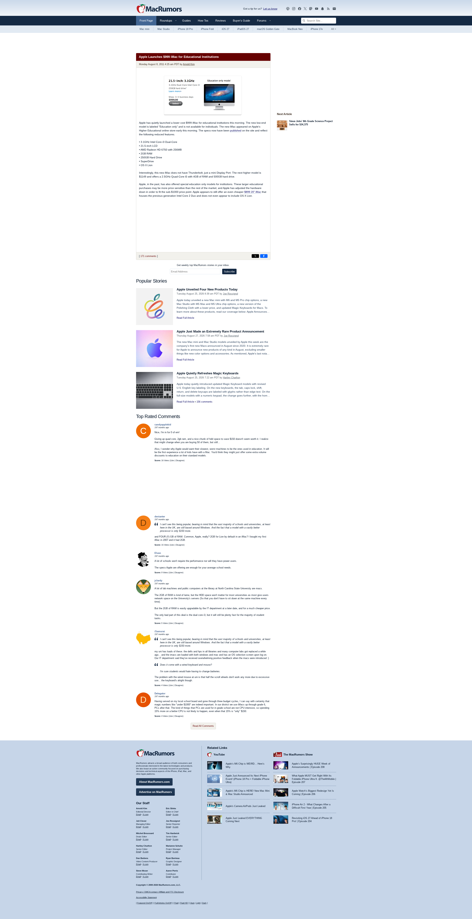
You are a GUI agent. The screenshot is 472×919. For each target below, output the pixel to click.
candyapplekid (163, 424)
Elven (158, 553)
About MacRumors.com (154, 781)
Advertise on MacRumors (155, 791)
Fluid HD (184, 903)
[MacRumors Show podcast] (288, 9)
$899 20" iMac (252, 191)
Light (198, 903)
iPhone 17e (317, 29)
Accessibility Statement (146, 897)
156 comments (204, 401)
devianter (160, 516)
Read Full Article (185, 317)
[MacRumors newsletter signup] (334, 9)
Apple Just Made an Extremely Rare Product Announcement (220, 331)
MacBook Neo (295, 29)
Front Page (146, 20)
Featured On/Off (144, 903)
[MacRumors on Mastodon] (311, 9)
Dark (204, 903)
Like (172, 460)
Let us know (270, 8)
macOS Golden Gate (268, 29)
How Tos (203, 20)
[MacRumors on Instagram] (294, 9)
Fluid (176, 903)
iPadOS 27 (243, 29)
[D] (143, 529)
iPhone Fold (207, 29)
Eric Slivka (171, 808)
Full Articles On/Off (163, 903)
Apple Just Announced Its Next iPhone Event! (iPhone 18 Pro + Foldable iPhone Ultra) (247, 779)
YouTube (219, 754)
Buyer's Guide (241, 20)
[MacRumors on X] (305, 9)
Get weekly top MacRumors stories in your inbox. (203, 265)
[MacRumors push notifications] (322, 9)
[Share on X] (255, 256)
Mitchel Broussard (145, 833)
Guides (186, 20)
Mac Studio (163, 29)
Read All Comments (203, 726)
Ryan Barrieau (173, 858)
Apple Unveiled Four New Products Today (207, 289)
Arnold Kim (189, 64)
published (235, 130)
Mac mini (144, 29)
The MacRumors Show (298, 754)
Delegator (160, 693)
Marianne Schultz (174, 846)
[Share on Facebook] (264, 256)
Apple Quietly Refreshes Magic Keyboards (207, 373)
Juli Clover (141, 821)
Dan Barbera (142, 858)
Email (138, 814)
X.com (145, 814)
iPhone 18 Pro (185, 29)
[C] (143, 437)
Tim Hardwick (172, 833)
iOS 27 (225, 29)
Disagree (180, 460)
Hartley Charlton (231, 377)
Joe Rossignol (230, 293)
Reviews (220, 20)
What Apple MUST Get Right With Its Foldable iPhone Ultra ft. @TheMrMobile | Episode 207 (314, 779)
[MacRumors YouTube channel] (316, 9)
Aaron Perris (172, 871)
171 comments (148, 256)
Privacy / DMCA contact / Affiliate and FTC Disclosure (160, 892)
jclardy (158, 580)
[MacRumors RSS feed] (328, 9)
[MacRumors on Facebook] (299, 9)
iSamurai (160, 631)
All (333, 29)
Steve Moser (142, 871)
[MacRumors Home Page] (159, 9)
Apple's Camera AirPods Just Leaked (245, 806)
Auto (192, 903)
